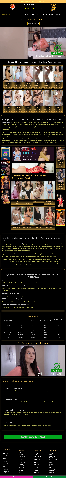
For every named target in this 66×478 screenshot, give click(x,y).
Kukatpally (51, 14)
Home (26, 14)
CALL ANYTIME (33, 23)
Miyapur (44, 14)
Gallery (38, 14)
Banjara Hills (59, 14)
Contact (32, 14)
